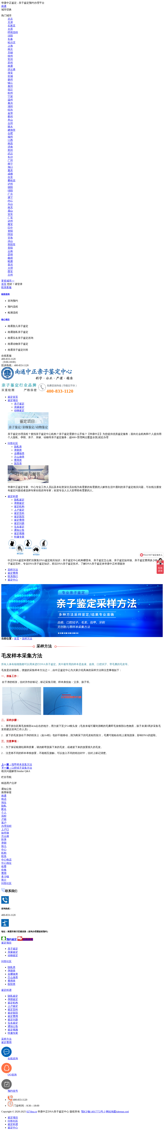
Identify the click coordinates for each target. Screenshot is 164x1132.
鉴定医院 (19, 516)
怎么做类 (19, 456)
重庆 (10, 170)
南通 (3, 6)
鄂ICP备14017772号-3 (93, 1111)
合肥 (10, 133)
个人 (3, 812)
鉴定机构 (19, 506)
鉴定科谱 (13, 496)
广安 (10, 217)
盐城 (10, 76)
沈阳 (10, 35)
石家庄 (11, 25)
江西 (10, 140)
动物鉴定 (19, 410)
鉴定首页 (13, 397)
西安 (10, 271)
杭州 (10, 93)
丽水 (10, 126)
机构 (3, 853)
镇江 (10, 82)
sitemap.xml (123, 1111)
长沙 (10, 157)
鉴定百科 (19, 513)
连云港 (11, 69)
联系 (3, 856)
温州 (10, 99)
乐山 (10, 204)
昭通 (10, 261)
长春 (10, 39)
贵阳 (10, 247)
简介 (3, 880)
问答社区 (13, 443)
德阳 (10, 187)
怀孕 (3, 839)
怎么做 (5, 836)
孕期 (3, 842)
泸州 (10, 183)
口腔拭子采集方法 (16, 767)
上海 (10, 45)
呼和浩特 (13, 32)
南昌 (10, 143)
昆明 (10, 254)
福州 (10, 136)
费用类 (18, 460)
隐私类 (18, 446)
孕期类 (18, 450)
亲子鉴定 (19, 403)
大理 (10, 268)
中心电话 (6, 859)
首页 (3, 284)
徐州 (10, 56)
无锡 (10, 52)
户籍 (3, 819)
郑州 (10, 150)
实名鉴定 (19, 526)
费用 (3, 873)
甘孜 (10, 237)
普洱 (10, 264)
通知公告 (19, 530)
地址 (3, 802)
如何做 (5, 832)
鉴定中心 (13, 579)
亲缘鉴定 (19, 407)
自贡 (10, 177)
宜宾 (10, 214)
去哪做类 (19, 453)
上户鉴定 (19, 509)
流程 (3, 816)
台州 (10, 123)
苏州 (10, 62)
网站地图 (111, 1111)
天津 (10, 22)
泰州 (10, 86)
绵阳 (10, 190)
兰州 (10, 274)
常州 (10, 59)
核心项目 (5, 319)
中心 (3, 849)
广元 (10, 194)
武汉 (10, 153)
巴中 (10, 227)
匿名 (3, 809)
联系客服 (6, 287)
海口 (10, 167)
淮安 (10, 72)
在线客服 (6, 355)
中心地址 (6, 863)
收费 (3, 866)
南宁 (10, 163)
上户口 (5, 829)
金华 (10, 113)
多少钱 (5, 876)
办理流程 (6, 826)
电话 (3, 799)
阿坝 (10, 234)
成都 (10, 173)
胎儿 (3, 846)
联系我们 (13, 576)
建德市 (11, 130)
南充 (10, 207)
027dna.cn (31, 1111)
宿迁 (10, 89)
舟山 (10, 119)
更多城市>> (7, 280)
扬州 (10, 79)
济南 (10, 146)
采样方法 (13, 569)
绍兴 (10, 109)
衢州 (10, 116)
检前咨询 (5, 294)
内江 (10, 200)
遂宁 (10, 197)
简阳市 (11, 244)
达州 (10, 221)
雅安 (10, 224)
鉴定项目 (13, 400)
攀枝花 (11, 180)
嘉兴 (10, 103)
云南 (10, 251)
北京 (10, 18)
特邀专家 (19, 536)
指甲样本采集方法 (16, 764)
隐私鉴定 (19, 499)
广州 (10, 160)
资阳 (10, 231)
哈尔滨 (11, 42)
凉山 (10, 241)
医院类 (18, 463)
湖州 (10, 106)
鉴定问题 (19, 523)
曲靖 (10, 258)
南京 (10, 49)
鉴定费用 (19, 520)
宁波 (10, 96)
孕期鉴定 (19, 503)
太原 (10, 29)
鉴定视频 (19, 533)
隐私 (3, 805)
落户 (3, 822)
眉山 (10, 210)
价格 (3, 869)
